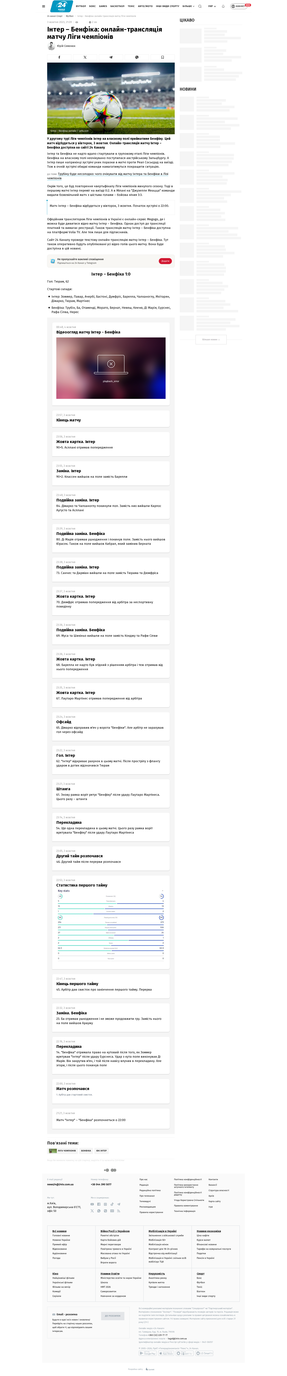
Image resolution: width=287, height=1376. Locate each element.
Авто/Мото (145, 6)
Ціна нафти (203, 1235)
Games (103, 6)
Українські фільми (62, 1282)
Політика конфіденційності (188, 1179)
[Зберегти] (163, 57)
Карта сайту (215, 1201)
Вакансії (213, 1185)
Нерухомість (157, 1273)
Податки (201, 1253)
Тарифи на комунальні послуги (214, 1249)
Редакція (144, 1185)
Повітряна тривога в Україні (116, 1249)
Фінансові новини (207, 1244)
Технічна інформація (184, 1211)
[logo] (61, 6)
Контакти (213, 1179)
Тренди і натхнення (159, 1287)
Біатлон (201, 1291)
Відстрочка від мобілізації (163, 1253)
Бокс (92, 6)
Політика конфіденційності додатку (188, 1194)
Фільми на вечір (61, 1287)
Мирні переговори (111, 1244)
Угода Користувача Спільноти (189, 1200)
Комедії (56, 1291)
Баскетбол (117, 6)
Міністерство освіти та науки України (121, 1278)
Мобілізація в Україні (163, 1231)
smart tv (185, 1353)
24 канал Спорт (55, 16)
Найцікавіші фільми (63, 1278)
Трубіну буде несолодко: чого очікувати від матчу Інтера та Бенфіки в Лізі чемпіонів (107, 176)
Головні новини (61, 1235)
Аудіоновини (59, 1253)
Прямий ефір (59, 1244)
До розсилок (113, 1316)
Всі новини (59, 1231)
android (148, 1353)
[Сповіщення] (223, 6)
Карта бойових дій (111, 1240)
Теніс (131, 6)
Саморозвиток (108, 1291)
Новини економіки (209, 1231)
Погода (56, 1258)
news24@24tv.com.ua (60, 1184)
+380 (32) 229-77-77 (158, 1335)
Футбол (81, 6)
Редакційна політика (150, 1190)
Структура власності (219, 1190)
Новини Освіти (110, 1273)
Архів (211, 1196)
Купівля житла (156, 1282)
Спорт (200, 1273)
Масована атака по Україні (115, 1253)
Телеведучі (145, 1201)
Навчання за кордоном (113, 1296)
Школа (104, 1282)
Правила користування (151, 1212)
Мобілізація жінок (158, 1244)
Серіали (56, 1296)
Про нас (144, 1179)
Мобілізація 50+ (157, 1240)
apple (166, 1353)
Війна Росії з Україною (115, 1231)
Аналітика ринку (158, 1278)
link (92, 1204)
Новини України (61, 1240)
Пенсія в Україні (205, 1258)
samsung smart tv (204, 1353)
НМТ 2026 (106, 1287)
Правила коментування (186, 1206)
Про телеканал (147, 1196)
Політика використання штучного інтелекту (186, 1186)
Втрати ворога (108, 1262)
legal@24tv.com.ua (177, 1338)
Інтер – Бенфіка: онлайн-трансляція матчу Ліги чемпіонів (107, 16)
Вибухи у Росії (108, 1258)
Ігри (211, 1207)
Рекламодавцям (148, 1207)
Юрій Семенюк (66, 46)
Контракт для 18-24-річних (163, 1249)
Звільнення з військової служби (166, 1235)
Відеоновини (59, 1249)
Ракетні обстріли (110, 1235)
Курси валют (204, 1240)
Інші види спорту (167, 6)
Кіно (55, 1273)
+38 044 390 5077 (101, 1184)
